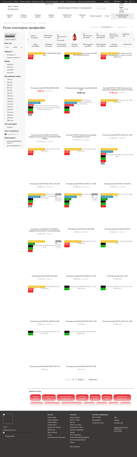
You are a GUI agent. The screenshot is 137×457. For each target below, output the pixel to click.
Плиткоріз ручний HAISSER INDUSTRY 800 (81, 366)
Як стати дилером (71, 1)
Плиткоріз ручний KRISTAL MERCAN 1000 (44, 321)
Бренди (62, 1)
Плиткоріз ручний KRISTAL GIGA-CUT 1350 (117, 321)
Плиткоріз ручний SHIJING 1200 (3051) (81, 229)
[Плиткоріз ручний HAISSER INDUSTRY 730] (44, 347)
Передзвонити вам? (98, 423)
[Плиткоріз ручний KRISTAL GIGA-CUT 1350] (117, 302)
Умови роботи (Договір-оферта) (87, 1)
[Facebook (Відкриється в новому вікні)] (25, 8)
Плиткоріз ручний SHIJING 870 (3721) (117, 229)
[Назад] (28, 39)
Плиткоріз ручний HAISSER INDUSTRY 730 (45, 366)
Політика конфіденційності (78, 440)
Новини (72, 442)
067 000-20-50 (13, 9)
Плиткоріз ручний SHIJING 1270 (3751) (117, 184)
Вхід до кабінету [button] (75, 417)
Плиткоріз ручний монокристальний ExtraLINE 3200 (81, 89)
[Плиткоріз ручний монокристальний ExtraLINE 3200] (81, 69)
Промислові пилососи (67, 16)
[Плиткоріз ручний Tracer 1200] (117, 257)
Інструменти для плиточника (122, 16)
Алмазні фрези (38, 16)
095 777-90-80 (13, 6)
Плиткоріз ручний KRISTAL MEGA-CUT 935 (81, 276)
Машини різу (82, 16)
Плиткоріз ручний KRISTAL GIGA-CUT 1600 (81, 184)
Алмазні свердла (23, 16)
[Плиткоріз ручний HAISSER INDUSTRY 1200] (81, 302)
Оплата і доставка (25, 1)
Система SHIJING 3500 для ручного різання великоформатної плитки (81, 136)
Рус (133, 1)
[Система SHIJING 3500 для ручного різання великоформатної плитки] (81, 116)
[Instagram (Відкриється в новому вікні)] (22, 8)
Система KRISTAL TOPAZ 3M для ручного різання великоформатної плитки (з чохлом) (117, 89)
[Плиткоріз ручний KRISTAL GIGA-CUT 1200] (44, 164)
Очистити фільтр (10, 39)
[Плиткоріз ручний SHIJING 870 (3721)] (117, 210)
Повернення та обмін (38, 1)
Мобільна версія (9, 436)
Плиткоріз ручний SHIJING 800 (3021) (45, 276)
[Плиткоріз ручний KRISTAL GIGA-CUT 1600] (81, 164)
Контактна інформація (52, 1)
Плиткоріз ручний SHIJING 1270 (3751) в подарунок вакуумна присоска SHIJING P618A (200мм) (45, 136)
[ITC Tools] (8, 418)
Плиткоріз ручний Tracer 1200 (117, 276)
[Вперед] (134, 40)
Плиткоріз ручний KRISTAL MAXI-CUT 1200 (117, 135)
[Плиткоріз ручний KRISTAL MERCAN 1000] (44, 302)
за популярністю (106, 27)
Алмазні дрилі (10, 16)
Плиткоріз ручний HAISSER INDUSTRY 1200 (81, 321)
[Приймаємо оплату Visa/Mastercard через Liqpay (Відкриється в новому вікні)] (17, 432)
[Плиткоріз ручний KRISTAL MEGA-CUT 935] (81, 257)
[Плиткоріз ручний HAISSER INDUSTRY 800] (81, 347)
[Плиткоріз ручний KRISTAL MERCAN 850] (44, 69)
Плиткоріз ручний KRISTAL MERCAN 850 (45, 88)
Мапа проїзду (118, 431)
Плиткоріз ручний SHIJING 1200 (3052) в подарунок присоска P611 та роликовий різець (45, 230)
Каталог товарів (7, 1)
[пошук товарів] (113, 8)
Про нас (16, 1)
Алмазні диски (51, 16)
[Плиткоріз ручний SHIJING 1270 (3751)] (117, 164)
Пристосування (96, 16)
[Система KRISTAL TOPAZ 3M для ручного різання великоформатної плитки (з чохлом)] (117, 69)
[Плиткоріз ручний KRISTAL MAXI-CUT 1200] (117, 116)
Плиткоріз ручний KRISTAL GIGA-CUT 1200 (45, 184)
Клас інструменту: (10, 34)
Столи (107, 16)
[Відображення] (130, 27)
